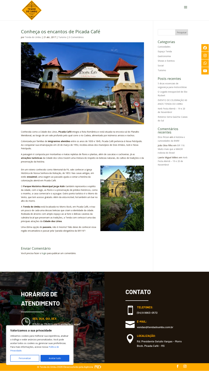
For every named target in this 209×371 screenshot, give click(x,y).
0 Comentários (76, 37)
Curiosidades (164, 46)
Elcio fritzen (163, 137)
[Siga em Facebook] (178, 366)
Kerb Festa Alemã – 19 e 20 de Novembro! (172, 161)
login (44, 253)
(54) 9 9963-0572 (147, 312)
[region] (39, 345)
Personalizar (25, 358)
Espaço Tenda (165, 51)
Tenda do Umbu (33, 37)
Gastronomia (164, 56)
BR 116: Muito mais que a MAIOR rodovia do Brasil (171, 149)
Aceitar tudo (55, 358)
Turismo (62, 37)
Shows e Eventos (166, 60)
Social (161, 65)
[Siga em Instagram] (185, 366)
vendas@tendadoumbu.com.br (155, 327)
